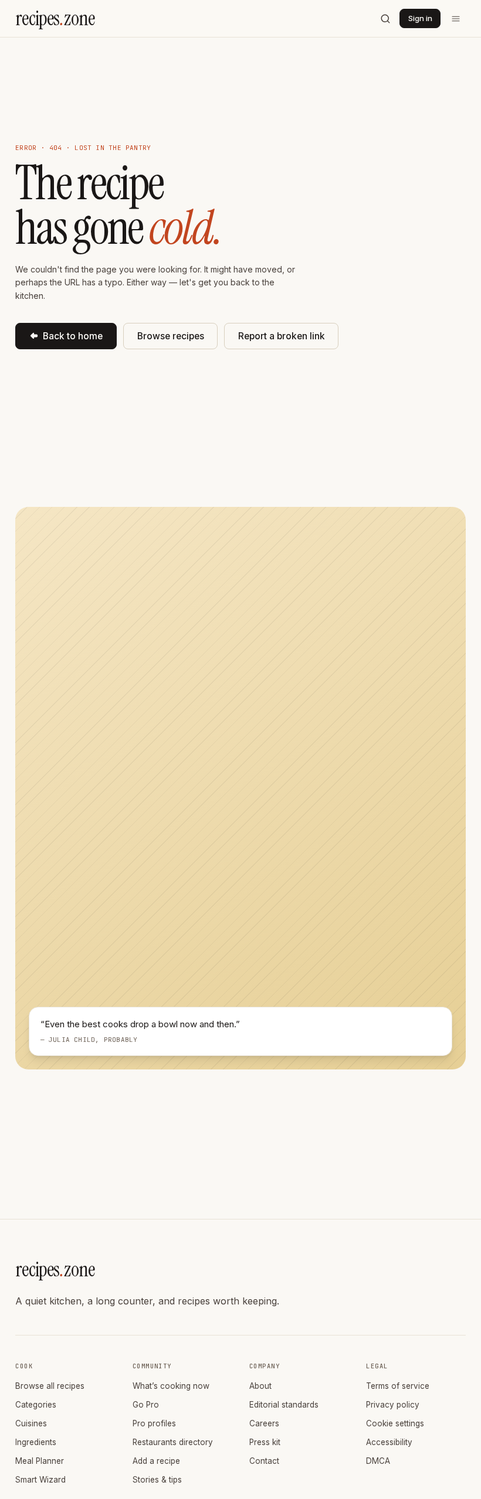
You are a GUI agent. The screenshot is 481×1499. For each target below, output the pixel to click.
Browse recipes (170, 336)
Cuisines (31, 1423)
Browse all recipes (49, 1386)
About (260, 1386)
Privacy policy (392, 1404)
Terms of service (397, 1386)
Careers (264, 1423)
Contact (264, 1461)
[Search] (385, 19)
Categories (35, 1404)
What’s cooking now (171, 1386)
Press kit (264, 1442)
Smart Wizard (40, 1479)
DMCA (378, 1461)
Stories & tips (157, 1479)
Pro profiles (154, 1423)
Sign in (420, 18)
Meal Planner (39, 1461)
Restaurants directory (173, 1442)
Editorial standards (284, 1404)
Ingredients (35, 1442)
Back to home (73, 336)
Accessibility (389, 1442)
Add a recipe (156, 1461)
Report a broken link (281, 336)
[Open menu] (456, 19)
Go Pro (146, 1404)
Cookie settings (395, 1423)
